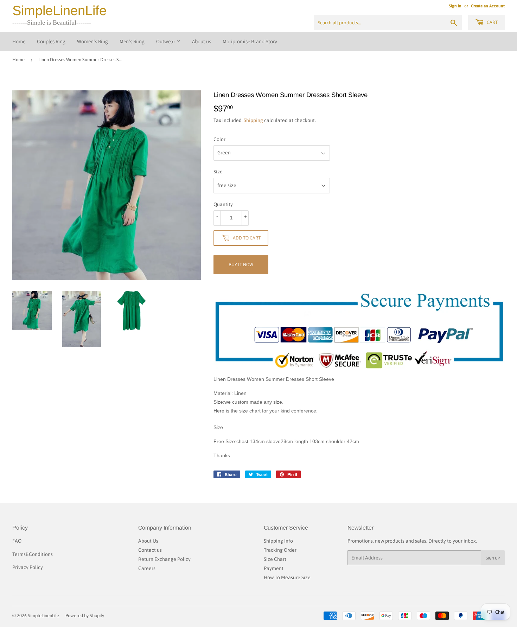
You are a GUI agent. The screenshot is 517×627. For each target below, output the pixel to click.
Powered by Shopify (84, 615)
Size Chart (275, 559)
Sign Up (493, 558)
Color (219, 139)
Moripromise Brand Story (250, 41)
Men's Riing (132, 41)
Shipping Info (278, 541)
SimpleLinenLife (59, 10)
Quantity (223, 204)
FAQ (16, 541)
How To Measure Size (287, 577)
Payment (273, 568)
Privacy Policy (27, 567)
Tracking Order (280, 550)
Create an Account (488, 6)
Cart (492, 22)
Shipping (253, 120)
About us (201, 41)
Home (18, 41)
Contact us (150, 550)
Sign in (455, 6)
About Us (148, 541)
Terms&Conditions (32, 554)
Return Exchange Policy (164, 559)
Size (218, 171)
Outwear (166, 41)
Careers (146, 568)
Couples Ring (51, 41)
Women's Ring (92, 41)
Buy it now (241, 264)
